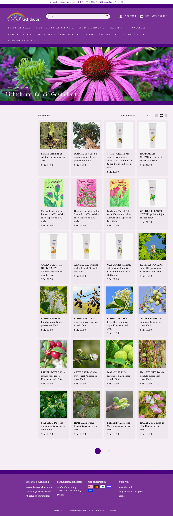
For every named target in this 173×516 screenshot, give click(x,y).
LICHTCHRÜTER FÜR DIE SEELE (56, 34)
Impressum (112, 510)
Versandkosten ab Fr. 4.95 (39, 487)
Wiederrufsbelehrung (78, 510)
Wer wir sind (125, 487)
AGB (91, 510)
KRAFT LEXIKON (18, 34)
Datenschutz (100, 510)
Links (122, 496)
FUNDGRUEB (138, 28)
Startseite (9, 87)
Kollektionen (23, 87)
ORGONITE (116, 28)
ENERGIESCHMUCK (90, 28)
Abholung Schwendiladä (38, 496)
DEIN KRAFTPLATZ (19, 28)
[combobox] (78, 16)
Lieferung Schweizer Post (39, 491)
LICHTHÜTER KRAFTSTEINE (53, 28)
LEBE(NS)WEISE (132, 34)
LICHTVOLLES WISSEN (22, 41)
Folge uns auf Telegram (131, 491)
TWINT (60, 494)
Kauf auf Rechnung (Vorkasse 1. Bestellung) (69, 489)
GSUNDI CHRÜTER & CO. (99, 34)
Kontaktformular (60, 510)
